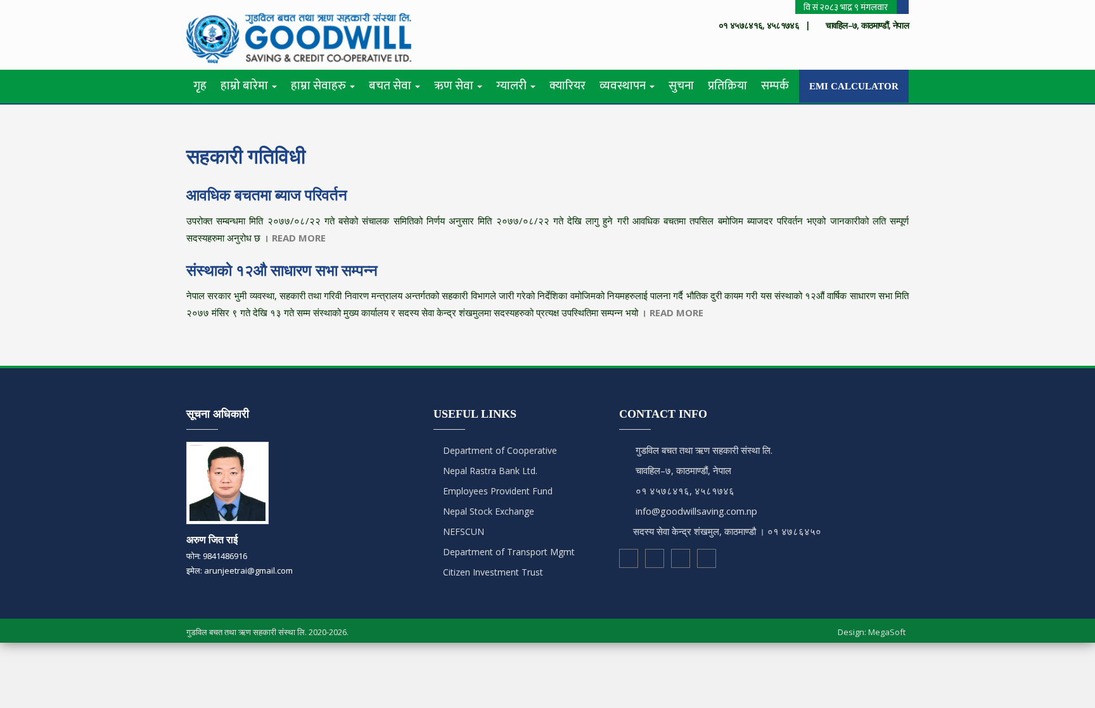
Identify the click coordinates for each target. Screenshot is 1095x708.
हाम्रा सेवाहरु (320, 86)
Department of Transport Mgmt (507, 552)
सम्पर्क (775, 86)
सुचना (681, 86)
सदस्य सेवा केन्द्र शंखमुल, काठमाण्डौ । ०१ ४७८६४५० (727, 531)
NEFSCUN (462, 531)
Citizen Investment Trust (491, 572)
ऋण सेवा (455, 86)
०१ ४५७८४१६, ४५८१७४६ (685, 490)
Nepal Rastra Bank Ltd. (488, 471)
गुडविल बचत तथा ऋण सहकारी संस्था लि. (704, 450)
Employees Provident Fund (496, 491)
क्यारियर (567, 86)
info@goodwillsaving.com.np (696, 511)
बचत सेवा (391, 86)
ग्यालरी (512, 86)
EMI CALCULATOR (854, 86)
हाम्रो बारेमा (246, 86)
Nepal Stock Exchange (487, 511)
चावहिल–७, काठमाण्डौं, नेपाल (683, 470)
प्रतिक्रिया (727, 86)
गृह (200, 86)
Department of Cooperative (498, 450)
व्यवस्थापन (623, 86)
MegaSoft (887, 632)
